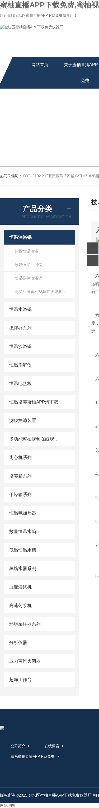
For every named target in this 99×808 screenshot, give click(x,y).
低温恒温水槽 (22, 550)
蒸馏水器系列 (22, 568)
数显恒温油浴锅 (28, 264)
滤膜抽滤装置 (22, 420)
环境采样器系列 (25, 624)
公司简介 (18, 746)
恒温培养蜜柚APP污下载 (33, 402)
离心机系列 (20, 457)
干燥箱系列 (20, 494)
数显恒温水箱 (22, 531)
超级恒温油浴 (26, 251)
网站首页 (39, 64)
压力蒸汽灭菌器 (25, 661)
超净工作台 (20, 679)
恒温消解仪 (20, 365)
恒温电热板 (20, 383)
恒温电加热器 (22, 513)
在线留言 (52, 746)
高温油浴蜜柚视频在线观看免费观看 (45, 291)
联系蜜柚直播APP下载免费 (33, 756)
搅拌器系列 (20, 327)
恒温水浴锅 (20, 309)
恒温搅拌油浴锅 (28, 278)
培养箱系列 (20, 476)
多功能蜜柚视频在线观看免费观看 (35, 439)
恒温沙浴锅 (20, 346)
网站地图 (7, 805)
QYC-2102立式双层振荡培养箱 (48, 176)
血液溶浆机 (20, 587)
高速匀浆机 (20, 605)
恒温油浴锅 (20, 237)
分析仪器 (18, 642)
